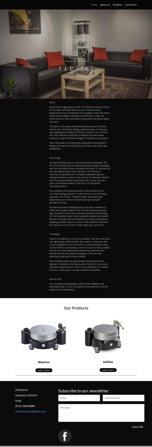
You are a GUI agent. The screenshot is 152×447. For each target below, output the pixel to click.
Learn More (44, 370)
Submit (136, 426)
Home (94, 5)
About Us (105, 5)
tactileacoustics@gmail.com (30, 411)
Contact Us (131, 5)
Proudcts (117, 5)
